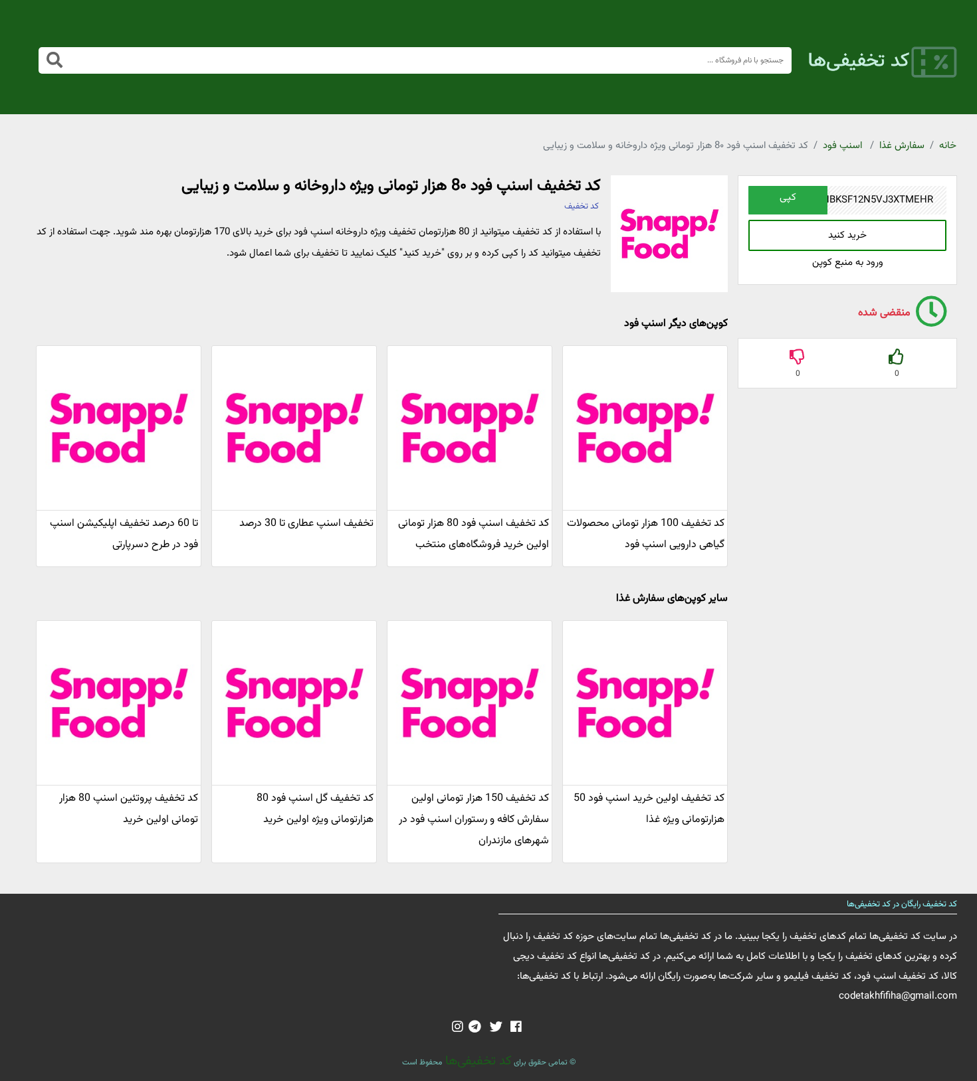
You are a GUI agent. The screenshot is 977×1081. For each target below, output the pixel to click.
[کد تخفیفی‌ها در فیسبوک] (516, 1028)
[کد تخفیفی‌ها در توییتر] (496, 1028)
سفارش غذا (901, 145)
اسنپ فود (842, 145)
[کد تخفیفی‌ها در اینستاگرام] (457, 1028)
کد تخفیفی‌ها (477, 1061)
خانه (947, 145)
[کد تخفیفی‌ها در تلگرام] (475, 1028)
